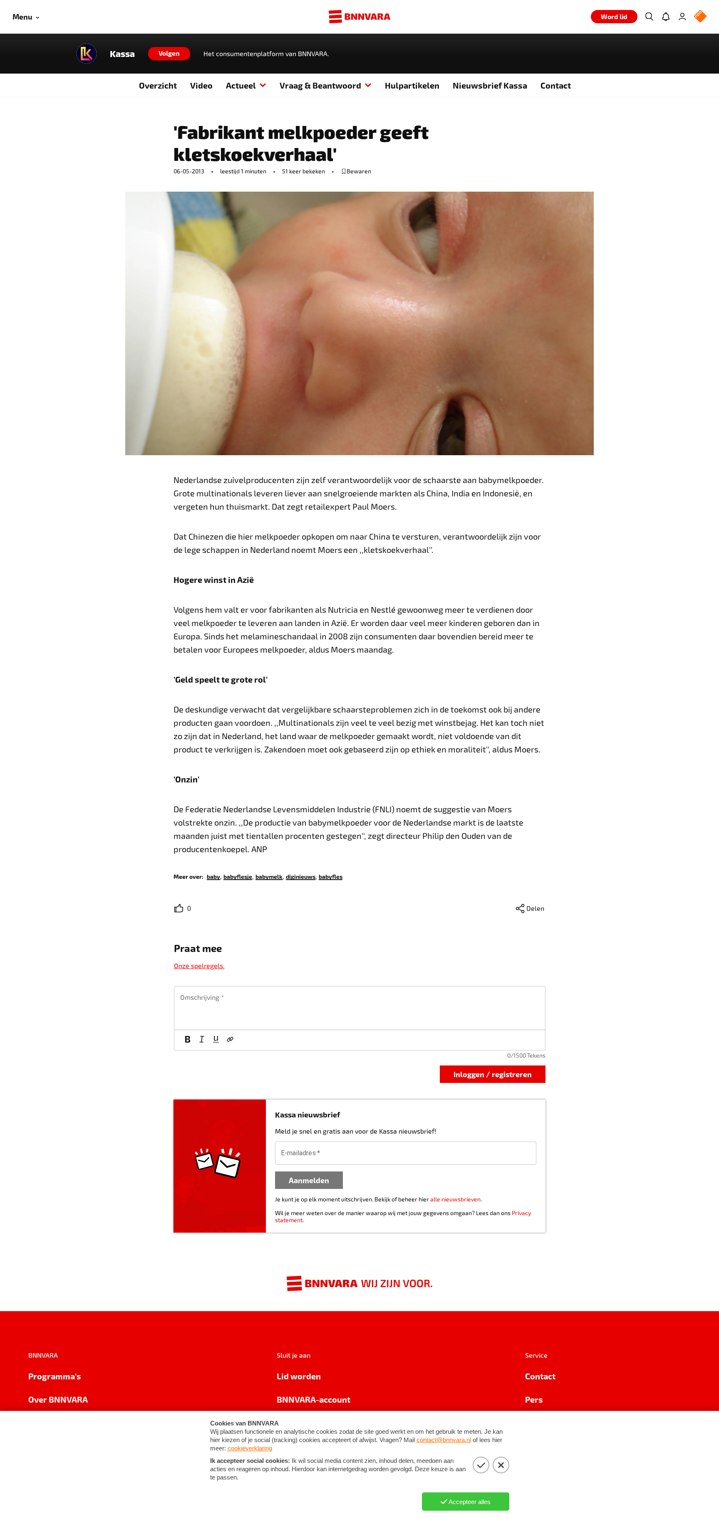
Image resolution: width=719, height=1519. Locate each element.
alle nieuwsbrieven (455, 1199)
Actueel (241, 85)
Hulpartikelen (412, 85)
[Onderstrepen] (216, 1040)
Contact (555, 85)
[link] (213, 876)
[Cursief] (201, 1040)
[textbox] (359, 1008)
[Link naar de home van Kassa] (87, 54)
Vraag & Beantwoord (320, 85)
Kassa (122, 54)
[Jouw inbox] (666, 17)
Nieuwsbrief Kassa (490, 85)
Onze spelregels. (199, 965)
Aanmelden (309, 1180)
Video (201, 85)
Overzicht (158, 85)
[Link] (230, 1040)
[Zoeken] (649, 17)
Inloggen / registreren (493, 1074)
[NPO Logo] (700, 17)
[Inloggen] (682, 17)
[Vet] (187, 1040)
